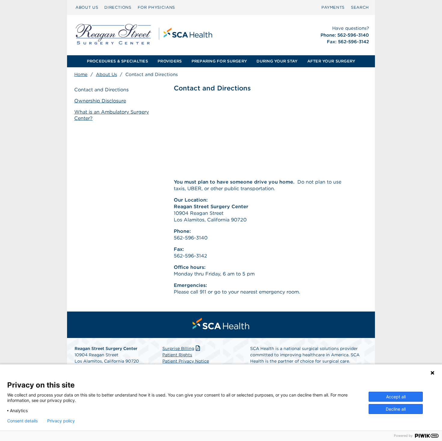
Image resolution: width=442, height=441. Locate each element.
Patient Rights (177, 354)
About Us (106, 74)
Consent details (22, 420)
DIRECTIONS (117, 7)
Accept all (396, 396)
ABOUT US (86, 7)
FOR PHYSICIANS (156, 7)
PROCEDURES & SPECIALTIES (117, 61)
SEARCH (360, 7)
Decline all (396, 409)
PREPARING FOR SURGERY (219, 61)
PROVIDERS (170, 61)
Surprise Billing (178, 348)
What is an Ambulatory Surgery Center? (111, 115)
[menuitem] (86, 7)
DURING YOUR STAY (276, 61)
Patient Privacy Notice (185, 361)
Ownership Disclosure (100, 101)
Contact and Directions (101, 90)
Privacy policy (61, 420)
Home (80, 74)
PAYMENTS (333, 7)
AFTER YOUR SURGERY (331, 61)
